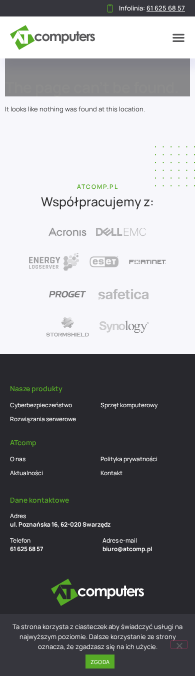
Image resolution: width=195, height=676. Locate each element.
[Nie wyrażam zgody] (179, 644)
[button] (178, 37)
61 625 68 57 (26, 549)
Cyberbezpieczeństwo (41, 405)
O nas (18, 459)
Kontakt (111, 473)
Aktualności (26, 473)
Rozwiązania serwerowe (43, 419)
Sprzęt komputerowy (129, 405)
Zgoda (100, 662)
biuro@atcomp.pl (127, 549)
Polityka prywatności (129, 459)
